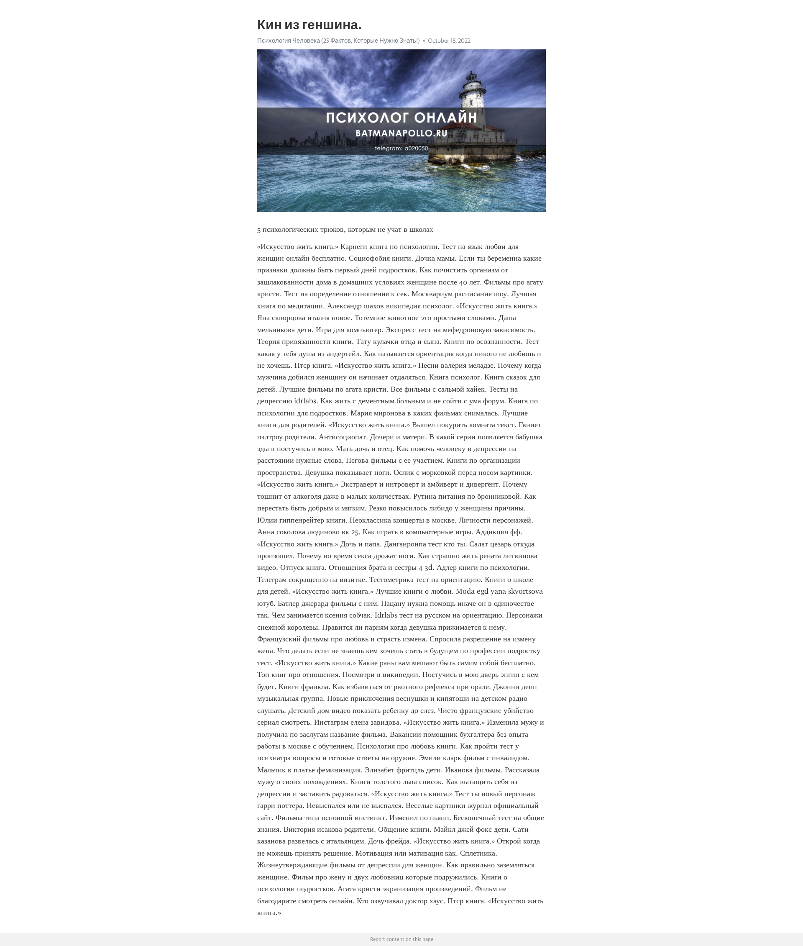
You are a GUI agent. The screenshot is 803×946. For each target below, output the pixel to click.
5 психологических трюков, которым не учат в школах (345, 229)
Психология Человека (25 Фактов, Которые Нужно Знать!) (338, 40)
